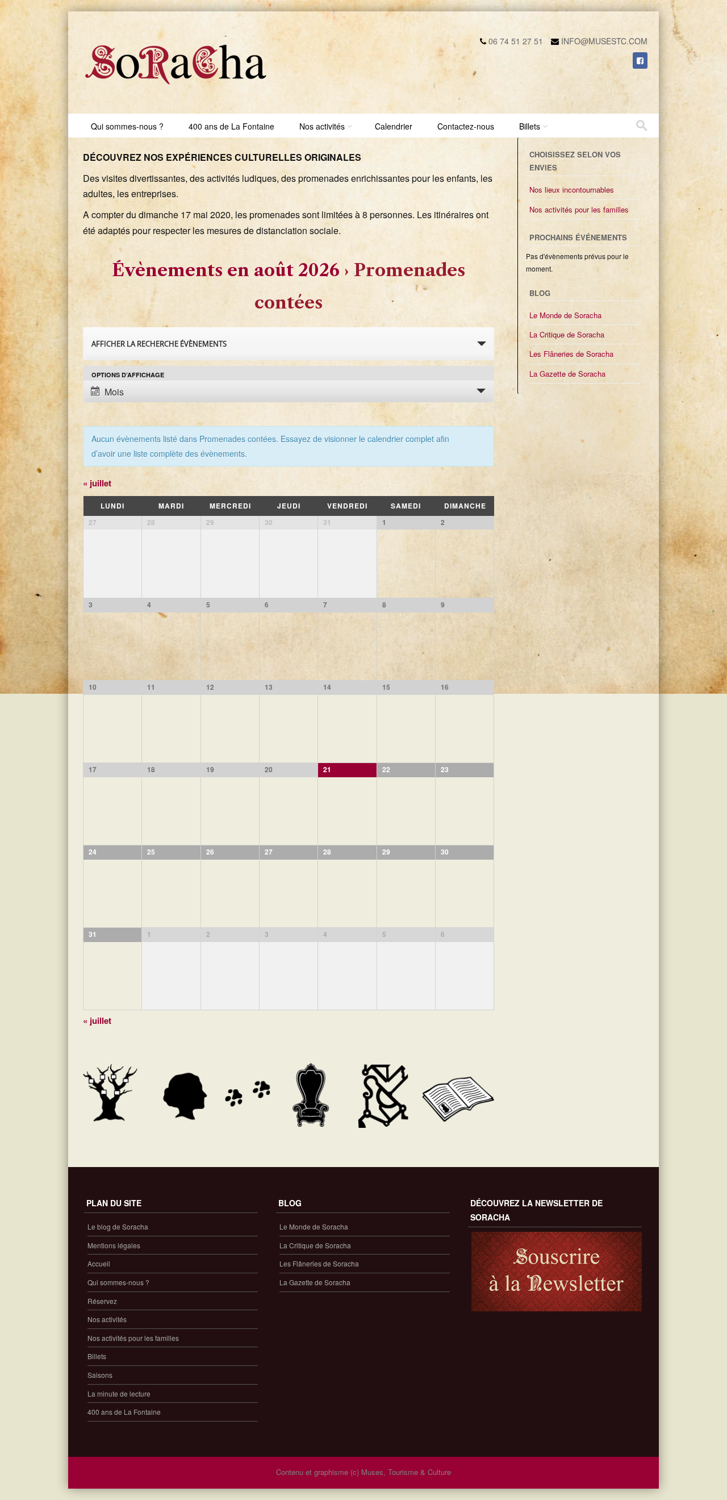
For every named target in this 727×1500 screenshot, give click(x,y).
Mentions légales (113, 1245)
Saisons (99, 1375)
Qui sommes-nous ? (127, 126)
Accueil (98, 1263)
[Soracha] (176, 88)
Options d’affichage (127, 375)
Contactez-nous (465, 126)
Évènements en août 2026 (226, 270)
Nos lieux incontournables (571, 189)
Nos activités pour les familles (579, 209)
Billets (529, 126)
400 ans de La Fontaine (231, 126)
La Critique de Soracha (566, 334)
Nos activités (322, 126)
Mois (114, 391)
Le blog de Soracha (117, 1226)
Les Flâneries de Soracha (571, 353)
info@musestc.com (604, 41)
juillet (97, 483)
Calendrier (393, 126)
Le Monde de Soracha (565, 315)
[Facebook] (640, 60)
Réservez (102, 1301)
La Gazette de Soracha (567, 373)
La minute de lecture (119, 1393)
